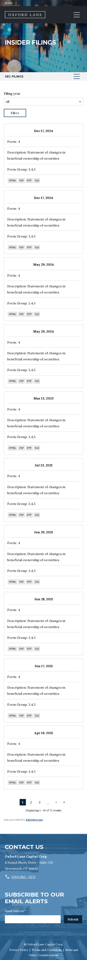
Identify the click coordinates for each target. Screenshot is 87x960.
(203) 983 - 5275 (23, 877)
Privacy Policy (18, 950)
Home (9, 2)
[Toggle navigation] (76, 15)
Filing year (12, 93)
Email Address (15, 911)
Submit (73, 919)
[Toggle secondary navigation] (76, 76)
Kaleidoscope (34, 819)
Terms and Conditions (47, 950)
